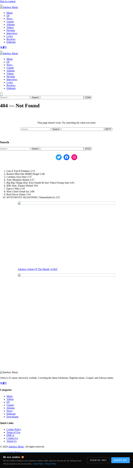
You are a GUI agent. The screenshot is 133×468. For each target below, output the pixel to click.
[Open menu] (1, 51)
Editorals (11, 42)
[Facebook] (3, 47)
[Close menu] (1, 5)
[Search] (1, 94)
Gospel (10, 21)
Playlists (10, 30)
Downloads (12, 416)
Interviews (11, 33)
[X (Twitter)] (1, 47)
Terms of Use (13, 432)
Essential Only (98, 460)
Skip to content (7, 1)
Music (9, 12)
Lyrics (9, 36)
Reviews (10, 39)
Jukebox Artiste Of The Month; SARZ (37, 269)
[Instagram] (5, 47)
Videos (10, 27)
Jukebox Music (16, 446)
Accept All (120, 460)
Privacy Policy (50, 464)
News (9, 18)
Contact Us (12, 438)
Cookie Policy (13, 429)
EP (8, 15)
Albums (10, 24)
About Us (11, 441)
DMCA (10, 435)
